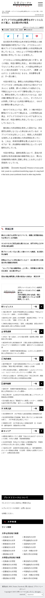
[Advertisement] (22, 200)
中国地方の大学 (30, 547)
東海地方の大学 (9, 544)
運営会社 (5, 586)
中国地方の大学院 (31, 571)
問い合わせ (29, 586)
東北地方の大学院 (31, 561)
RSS (10, 586)
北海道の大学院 (9, 561)
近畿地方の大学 (9, 547)
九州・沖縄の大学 (31, 551)
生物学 (21, 29)
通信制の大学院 (9, 578)
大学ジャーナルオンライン (25, 592)
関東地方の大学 (9, 540)
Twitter (15, 586)
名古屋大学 (29, 29)
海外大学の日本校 (31, 554)
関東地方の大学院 (10, 565)
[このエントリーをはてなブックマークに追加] (28, 36)
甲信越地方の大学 (31, 540)
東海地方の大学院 (10, 568)
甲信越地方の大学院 (31, 565)
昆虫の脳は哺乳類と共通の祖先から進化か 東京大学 (20, 276)
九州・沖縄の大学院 (31, 575)
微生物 (12, 29)
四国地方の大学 (9, 551)
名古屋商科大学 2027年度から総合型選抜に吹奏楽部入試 (22, 414)
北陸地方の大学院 (31, 568)
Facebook (21, 586)
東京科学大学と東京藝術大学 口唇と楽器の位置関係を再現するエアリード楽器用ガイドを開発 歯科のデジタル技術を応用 (22, 345)
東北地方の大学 (30, 537)
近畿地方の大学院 (10, 571)
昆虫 (16, 29)
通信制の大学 (8, 554)
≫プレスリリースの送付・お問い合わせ (16, 508)
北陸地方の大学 (30, 544)
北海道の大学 (8, 537)
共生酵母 (6, 29)
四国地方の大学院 (10, 575)
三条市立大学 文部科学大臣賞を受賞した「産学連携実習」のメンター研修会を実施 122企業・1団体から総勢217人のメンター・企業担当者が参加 (22, 450)
